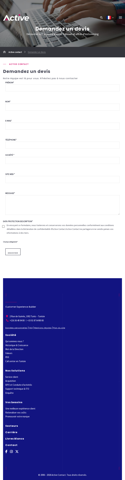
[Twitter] (17, 451)
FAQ (31, 328)
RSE (7, 357)
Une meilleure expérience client (20, 408)
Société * (9, 155)
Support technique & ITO (17, 388)
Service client (11, 376)
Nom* (8, 101)
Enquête (9, 392)
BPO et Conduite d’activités (18, 384)
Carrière (11, 432)
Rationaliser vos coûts (15, 412)
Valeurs (8, 353)
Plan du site (59, 328)
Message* (10, 193)
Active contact (15, 52)
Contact (11, 445)
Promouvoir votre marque (17, 416)
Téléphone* (11, 139)
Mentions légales (43, 328)
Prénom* (9, 82)
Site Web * (10, 174)
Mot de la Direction (14, 349)
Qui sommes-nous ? (14, 341)
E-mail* (8, 120)
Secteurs (11, 426)
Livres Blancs (14, 438)
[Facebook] (6, 451)
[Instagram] (11, 451)
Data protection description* (58, 227)
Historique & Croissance (16, 345)
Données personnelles (16, 328)
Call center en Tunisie (15, 361)
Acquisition (10, 380)
